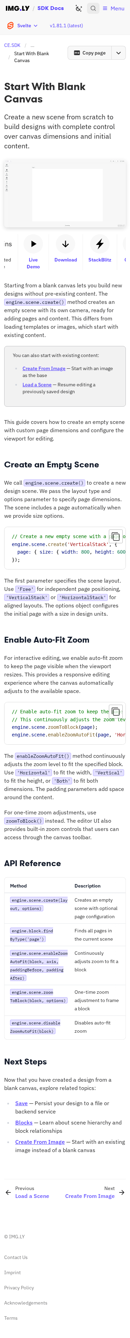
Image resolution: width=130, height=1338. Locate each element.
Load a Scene (37, 384)
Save (21, 1103)
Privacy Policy (19, 1288)
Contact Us (16, 1257)
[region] (65, 548)
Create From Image (44, 368)
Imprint (12, 1272)
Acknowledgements (25, 1303)
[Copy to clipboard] (116, 536)
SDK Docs (50, 8)
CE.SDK (12, 45)
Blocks (24, 1122)
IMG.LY (17, 1236)
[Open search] (93, 8)
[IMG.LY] (18, 8)
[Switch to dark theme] (78, 8)
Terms (11, 1318)
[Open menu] (118, 53)
